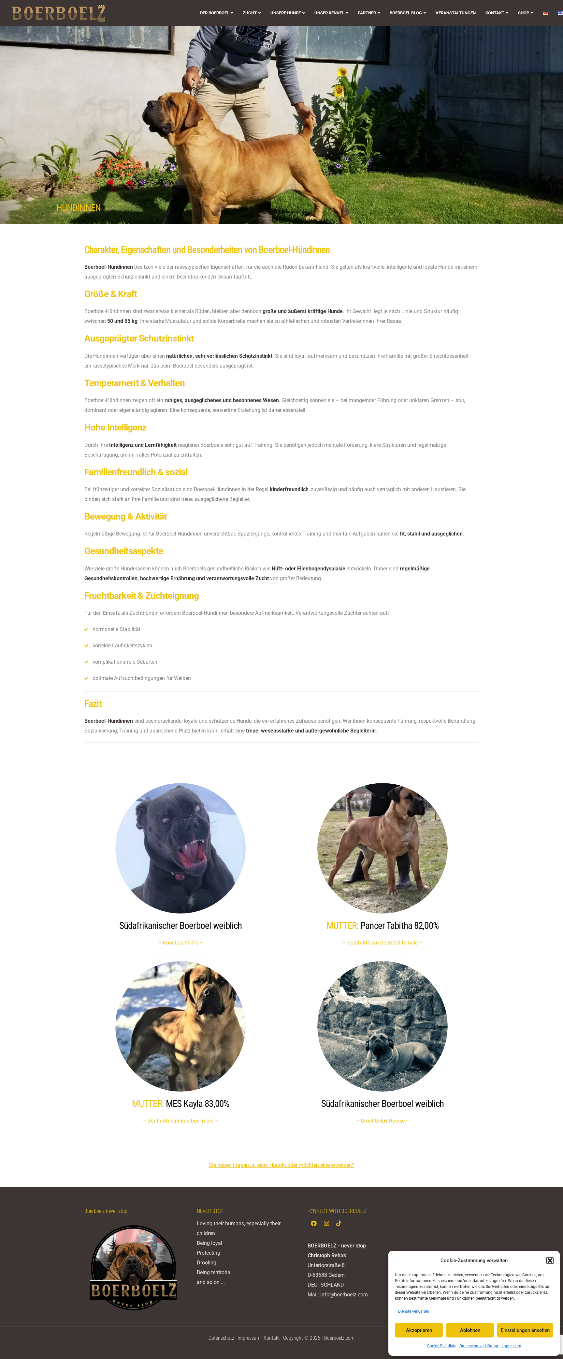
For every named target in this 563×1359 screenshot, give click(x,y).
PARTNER (367, 12)
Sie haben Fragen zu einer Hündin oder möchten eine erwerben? (281, 1165)
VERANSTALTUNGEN (456, 12)
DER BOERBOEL (214, 12)
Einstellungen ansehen (525, 1330)
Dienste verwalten (413, 1311)
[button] (550, 1260)
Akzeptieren (419, 1330)
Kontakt (272, 1338)
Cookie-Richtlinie (441, 1346)
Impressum (511, 1346)
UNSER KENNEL (329, 12)
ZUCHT (250, 12)
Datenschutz (221, 1338)
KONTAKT (494, 12)
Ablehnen (470, 1330)
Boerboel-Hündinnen (294, 249)
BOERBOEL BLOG (406, 12)
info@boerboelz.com (344, 1294)
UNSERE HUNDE (285, 12)
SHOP (523, 12)
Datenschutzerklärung (478, 1346)
